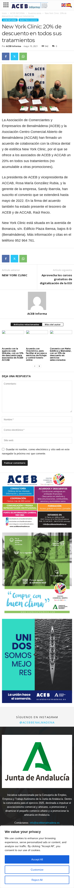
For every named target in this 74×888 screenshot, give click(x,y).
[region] (37, 857)
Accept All (37, 859)
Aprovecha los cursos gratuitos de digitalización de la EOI (56, 279)
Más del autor (53, 324)
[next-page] (39, 366)
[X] (14, 56)
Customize (37, 869)
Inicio (4, 13)
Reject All (37, 879)
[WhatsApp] (23, 56)
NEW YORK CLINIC (14, 275)
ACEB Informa (13, 46)
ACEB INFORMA (17, 13)
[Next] (64, 574)
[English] (63, 4)
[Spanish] (68, 4)
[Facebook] (5, 56)
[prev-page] (35, 366)
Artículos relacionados (26, 324)
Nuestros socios (34, 13)
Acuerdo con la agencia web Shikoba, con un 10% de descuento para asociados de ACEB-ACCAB (13, 354)
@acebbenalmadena (37, 722)
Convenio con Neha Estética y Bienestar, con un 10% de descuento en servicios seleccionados (60, 354)
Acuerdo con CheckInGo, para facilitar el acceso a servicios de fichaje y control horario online (36, 354)
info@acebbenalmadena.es (45, 822)
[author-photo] (37, 301)
